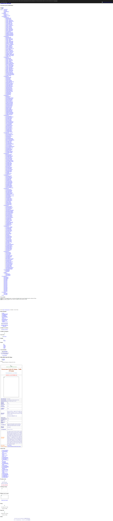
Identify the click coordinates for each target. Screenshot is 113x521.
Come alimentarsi (8, 274)
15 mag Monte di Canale (9, 192)
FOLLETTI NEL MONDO (4, 321)
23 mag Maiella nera (8, 176)
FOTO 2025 (5, 293)
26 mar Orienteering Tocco (9, 98)
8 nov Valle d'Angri (5, 477)
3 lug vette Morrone (8, 196)
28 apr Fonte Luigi (8, 231)
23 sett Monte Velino (8, 129)
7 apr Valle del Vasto (8, 229)
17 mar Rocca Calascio (9, 227)
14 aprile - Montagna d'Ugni (10, 21)
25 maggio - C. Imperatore (9, 43)
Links (3, 295)
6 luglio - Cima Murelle (9, 47)
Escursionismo (8, 270)
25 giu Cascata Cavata (9, 106)
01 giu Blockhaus (8, 235)
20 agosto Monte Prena (9, 110)
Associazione (6, 9)
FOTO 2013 (5, 283)
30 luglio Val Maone (8, 108)
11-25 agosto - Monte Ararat (10, 51)
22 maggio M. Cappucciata (9, 83)
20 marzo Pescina (8, 79)
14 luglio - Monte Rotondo (9, 29)
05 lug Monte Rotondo (9, 163)
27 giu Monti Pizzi (8, 179)
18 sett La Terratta (8, 201)
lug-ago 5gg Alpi (8, 166)
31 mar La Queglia (8, 135)
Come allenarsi (8, 273)
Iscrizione (5, 14)
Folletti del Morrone (5, 3)
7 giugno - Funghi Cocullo (9, 65)
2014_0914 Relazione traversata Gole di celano (14, 446)
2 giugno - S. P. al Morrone (9, 25)
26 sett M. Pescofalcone (9, 186)
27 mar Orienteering (8, 189)
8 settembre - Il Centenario (9, 33)
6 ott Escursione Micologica (9, 34)
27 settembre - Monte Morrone (10, 73)
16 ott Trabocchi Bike (9, 203)
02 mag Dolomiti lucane (9, 158)
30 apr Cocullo (4, 456)
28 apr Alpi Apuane (8, 119)
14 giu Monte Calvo (8, 162)
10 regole (5, 272)
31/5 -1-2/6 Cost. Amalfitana (10, 44)
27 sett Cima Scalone (5, 474)
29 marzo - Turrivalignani (9, 60)
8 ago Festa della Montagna (4, 468)
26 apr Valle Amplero (9, 157)
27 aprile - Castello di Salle (9, 41)
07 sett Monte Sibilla (8, 265)
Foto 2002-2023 (4, 276)
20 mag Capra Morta (8, 120)
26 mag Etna (7, 234)
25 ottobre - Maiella (8, 75)
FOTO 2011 (5, 281)
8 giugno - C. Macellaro (9, 45)
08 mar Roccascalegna (9, 154)
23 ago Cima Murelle (9, 168)
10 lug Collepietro (4, 465)
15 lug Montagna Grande (9, 125)
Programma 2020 (6, 153)
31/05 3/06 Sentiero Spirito (9, 122)
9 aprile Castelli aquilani (9, 99)
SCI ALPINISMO (4, 316)
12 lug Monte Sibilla (8, 164)
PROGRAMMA (4, 16)
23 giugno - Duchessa (9, 27)
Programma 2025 (6, 251)
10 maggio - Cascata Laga (9, 62)
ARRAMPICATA (4, 314)
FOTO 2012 (5, 282)
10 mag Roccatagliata (5, 457)
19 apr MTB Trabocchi (9, 156)
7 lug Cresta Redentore (9, 143)
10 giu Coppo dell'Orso (9, 123)
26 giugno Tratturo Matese (9, 86)
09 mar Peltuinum (8, 252)
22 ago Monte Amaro (9, 183)
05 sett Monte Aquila (8, 184)
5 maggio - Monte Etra (9, 22)
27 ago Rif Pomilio (8, 218)
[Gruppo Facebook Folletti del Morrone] (4, 329)
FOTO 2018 (5, 287)
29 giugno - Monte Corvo (9, 46)
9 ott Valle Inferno (8, 93)
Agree (9, 2)
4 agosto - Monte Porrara (9, 30)
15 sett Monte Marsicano (9, 148)
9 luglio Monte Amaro (9, 107)
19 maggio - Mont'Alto (9, 24)
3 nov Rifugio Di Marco (9, 152)
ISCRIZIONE (4, 13)
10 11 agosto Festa (8, 31)
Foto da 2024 (4, 292)
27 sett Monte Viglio (8, 171)
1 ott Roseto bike (8, 221)
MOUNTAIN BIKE (5, 319)
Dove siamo (5, 10)
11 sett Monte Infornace (9, 200)
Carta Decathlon (4, 355)
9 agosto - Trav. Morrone (9, 50)
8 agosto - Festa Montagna (9, 70)
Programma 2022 (6, 188)
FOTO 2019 (5, 288)
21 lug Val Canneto (8, 144)
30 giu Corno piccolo (9, 239)
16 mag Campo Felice (9, 175)
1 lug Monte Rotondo (9, 124)
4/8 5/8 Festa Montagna (9, 127)
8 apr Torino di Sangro (9, 117)
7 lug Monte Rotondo (9, 240)
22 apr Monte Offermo (9, 118)
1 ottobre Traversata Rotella (9, 112)
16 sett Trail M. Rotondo (9, 128)
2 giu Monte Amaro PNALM (10, 194)
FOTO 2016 (5, 285)
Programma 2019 (6, 132)
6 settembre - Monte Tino (9, 72)
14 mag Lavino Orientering (9, 210)
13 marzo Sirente (8, 78)
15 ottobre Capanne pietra (9, 113)
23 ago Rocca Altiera (5, 469)
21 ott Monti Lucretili (9, 131)
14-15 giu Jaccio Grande (9, 259)
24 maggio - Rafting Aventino (10, 63)
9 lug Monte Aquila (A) (9, 215)
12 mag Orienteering (8, 233)
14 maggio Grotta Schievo (9, 101)
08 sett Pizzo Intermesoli (9, 246)
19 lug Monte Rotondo (5, 466)
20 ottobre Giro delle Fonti (9, 35)
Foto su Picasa (10, 445)
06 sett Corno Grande (9, 170)
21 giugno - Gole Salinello (9, 66)
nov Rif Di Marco (8, 174)
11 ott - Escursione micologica (10, 74)
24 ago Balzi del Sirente (9, 264)
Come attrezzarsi (8, 275)
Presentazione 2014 (8, 37)
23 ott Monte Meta (8, 94)
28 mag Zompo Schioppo (9, 103)
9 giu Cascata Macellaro (9, 140)
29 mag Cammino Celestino (9, 161)
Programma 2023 (6, 205)
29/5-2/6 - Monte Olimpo (9, 64)
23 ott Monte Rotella (8, 204)
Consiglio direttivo (6, 11)
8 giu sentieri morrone (9, 236)
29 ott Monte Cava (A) (9, 224)
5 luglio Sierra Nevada (9, 88)
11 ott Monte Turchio (9, 173)
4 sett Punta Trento (8, 92)
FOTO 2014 (5, 284)
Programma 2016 (6, 76)
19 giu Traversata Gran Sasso (10, 195)
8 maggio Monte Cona (9, 82)
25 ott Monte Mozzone (5, 476)
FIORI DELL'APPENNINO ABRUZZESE (4, 325)
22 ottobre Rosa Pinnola (9, 114)
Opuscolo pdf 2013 (8, 18)
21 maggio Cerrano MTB (9, 102)
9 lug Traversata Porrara (9, 214)
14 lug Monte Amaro (8, 241)
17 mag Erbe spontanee (9, 159)
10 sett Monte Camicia (9, 219)
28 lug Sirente (8, 242)
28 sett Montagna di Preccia (9, 267)
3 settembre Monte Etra (9, 111)
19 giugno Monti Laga (9, 85)
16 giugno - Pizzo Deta (9, 26)
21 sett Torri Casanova (9, 266)
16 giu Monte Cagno (8, 141)
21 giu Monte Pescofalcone (4, 462)
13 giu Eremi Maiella (9, 178)
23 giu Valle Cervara (8, 142)
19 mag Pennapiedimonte (9, 138)
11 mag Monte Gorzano (9, 255)
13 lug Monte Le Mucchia (9, 261)
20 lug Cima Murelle (8, 262)
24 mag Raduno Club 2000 (9, 160)
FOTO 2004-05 (6, 277)
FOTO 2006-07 (6, 278)
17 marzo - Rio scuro (9, 19)
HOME (3, 313)
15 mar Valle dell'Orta (5, 450)
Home (3, 7)
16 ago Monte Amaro (9, 167)
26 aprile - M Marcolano (9, 61)
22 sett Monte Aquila (8, 247)
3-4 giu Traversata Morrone (9, 212)
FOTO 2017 (5, 286)
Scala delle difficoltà (7, 269)
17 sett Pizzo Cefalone (9, 220)
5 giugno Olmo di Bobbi (9, 84)
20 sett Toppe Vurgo (5, 473)
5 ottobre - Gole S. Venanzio (10, 55)
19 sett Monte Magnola (9, 185)
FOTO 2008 (5, 279)
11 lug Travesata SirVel (9, 181)
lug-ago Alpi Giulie (8, 243)
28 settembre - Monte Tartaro (10, 54)
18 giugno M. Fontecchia (9, 105)
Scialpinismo (7, 271)
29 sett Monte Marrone (9, 248)
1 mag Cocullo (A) (8, 209)
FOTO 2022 (5, 290)
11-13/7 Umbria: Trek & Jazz (10, 48)
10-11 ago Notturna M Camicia (10, 146)
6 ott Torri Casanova (8, 150)
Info (2, 8)
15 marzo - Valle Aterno (9, 59)
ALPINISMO (4, 315)
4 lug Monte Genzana (9, 180)
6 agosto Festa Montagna (9, 90)
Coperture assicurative (7, 15)
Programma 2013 (6, 17)
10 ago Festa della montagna (10, 244)
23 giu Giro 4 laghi (8, 238)
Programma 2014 (6, 36)
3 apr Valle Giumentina (9, 190)
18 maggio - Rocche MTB (9, 42)
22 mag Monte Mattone (9, 193)
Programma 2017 (6, 95)
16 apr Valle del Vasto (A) (9, 207)
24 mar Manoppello (8, 228)
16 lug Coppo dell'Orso (9, 216)
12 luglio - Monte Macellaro (9, 68)
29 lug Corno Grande (9, 126)
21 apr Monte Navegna (9, 230)
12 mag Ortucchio (8, 137)
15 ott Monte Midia (8, 223)
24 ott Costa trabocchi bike (9, 187)
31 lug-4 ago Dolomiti (9, 145)
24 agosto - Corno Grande (9, 52)
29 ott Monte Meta (8, 225)
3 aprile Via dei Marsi (9, 80)
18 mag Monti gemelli (9, 256)
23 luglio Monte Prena (9, 89)
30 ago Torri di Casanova (9, 169)
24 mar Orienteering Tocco (9, 134)
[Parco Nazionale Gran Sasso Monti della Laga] (4, 336)
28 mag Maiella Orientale (9, 211)
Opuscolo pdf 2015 (8, 58)
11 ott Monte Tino (4, 475)
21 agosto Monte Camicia (9, 91)
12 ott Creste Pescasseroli (9, 268)
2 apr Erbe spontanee (9, 206)
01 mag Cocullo (8, 232)
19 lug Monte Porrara (9, 165)
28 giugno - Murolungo (9, 67)
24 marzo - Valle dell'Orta (9, 20)
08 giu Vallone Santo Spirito (10, 258)
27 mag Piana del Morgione (9, 121)
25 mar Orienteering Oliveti (9, 116)
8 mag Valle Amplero (9, 191)
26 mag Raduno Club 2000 (9, 139)
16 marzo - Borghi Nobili (9, 38)
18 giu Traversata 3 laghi (9, 213)
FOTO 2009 (5, 280)
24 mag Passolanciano (5, 458)
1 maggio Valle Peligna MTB (10, 81)
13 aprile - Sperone (8, 40)
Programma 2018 (6, 115)
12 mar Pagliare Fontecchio (9, 97)
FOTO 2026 (5, 294)
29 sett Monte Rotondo (9, 149)
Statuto (5, 12)
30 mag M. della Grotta (9, 177)
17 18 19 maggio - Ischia (9, 23)
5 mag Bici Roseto (8, 136)
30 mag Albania (8, 257)
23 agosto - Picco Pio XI (9, 71)
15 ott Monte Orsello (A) (9, 222)
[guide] (1, 9)
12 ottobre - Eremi (8, 56)
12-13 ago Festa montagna (9, 217)
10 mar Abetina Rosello (9, 133)
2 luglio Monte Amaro (9, 87)
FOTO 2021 (5, 289)
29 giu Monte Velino (8, 260)
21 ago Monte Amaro (9, 199)
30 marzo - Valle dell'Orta (9, 39)
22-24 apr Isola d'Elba (9, 208)
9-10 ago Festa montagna (9, 263)
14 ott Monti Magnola (9, 130)
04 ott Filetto (7, 172)
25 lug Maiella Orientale (9, 182)
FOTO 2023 (5, 291)
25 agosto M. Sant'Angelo (9, 32)
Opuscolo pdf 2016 (8, 77)
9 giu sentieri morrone (9, 237)
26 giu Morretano (8, 197)
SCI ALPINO (4, 318)
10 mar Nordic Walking (9, 226)
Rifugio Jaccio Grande (4, 500)
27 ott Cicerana (8, 250)
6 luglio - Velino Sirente (9, 28)
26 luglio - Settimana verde (9, 69)
